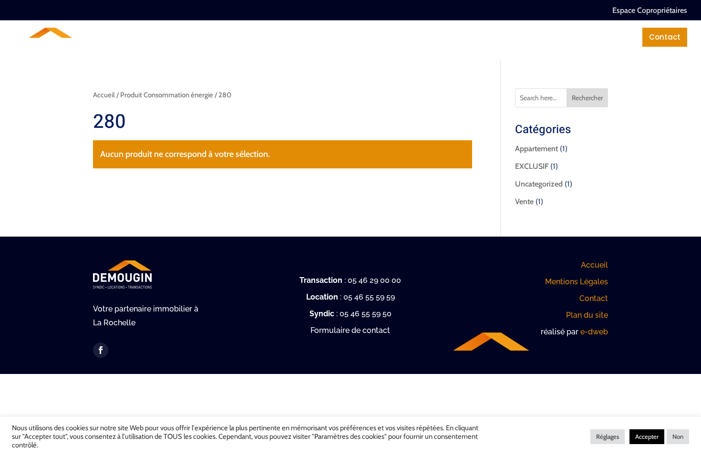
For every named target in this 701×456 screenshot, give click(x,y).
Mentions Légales (576, 281)
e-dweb (594, 331)
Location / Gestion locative (448, 37)
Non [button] (677, 436)
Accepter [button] (647, 436)
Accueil (104, 95)
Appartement (536, 148)
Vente (524, 201)
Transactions (346, 37)
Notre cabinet (166, 37)
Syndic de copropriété (256, 37)
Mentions (605, 37)
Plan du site (587, 315)
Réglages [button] (607, 436)
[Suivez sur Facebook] (100, 350)
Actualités (545, 37)
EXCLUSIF (531, 166)
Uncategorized (539, 183)
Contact (664, 37)
